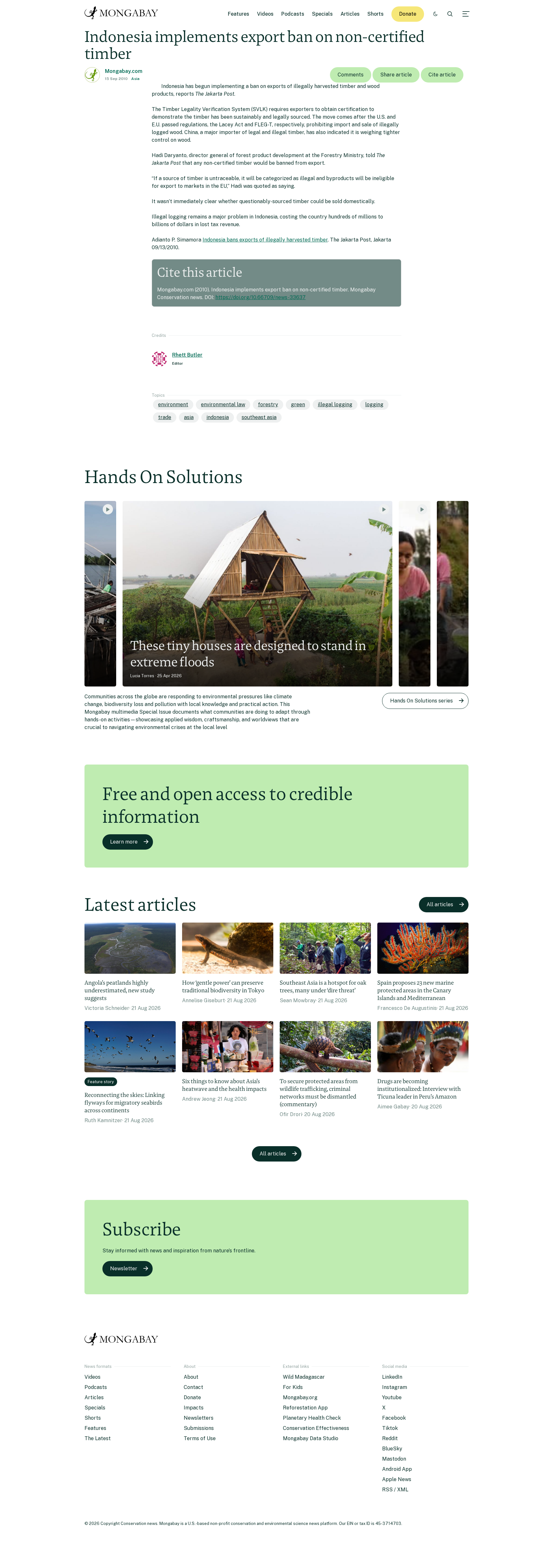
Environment (173, 404)
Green (298, 404)
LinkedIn (392, 1377)
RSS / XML (395, 1490)
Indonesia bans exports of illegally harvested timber (265, 240)
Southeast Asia (259, 417)
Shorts (375, 14)
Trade (164, 417)
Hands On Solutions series (421, 701)
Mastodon (394, 1459)
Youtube (392, 1397)
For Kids (293, 1387)
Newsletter (123, 1268)
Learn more (124, 842)
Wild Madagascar (304, 1377)
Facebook (394, 1418)
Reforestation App (305, 1408)
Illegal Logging (335, 404)
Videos (265, 14)
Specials (322, 14)
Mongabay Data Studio (310, 1438)
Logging (374, 404)
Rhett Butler (187, 355)
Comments (351, 75)
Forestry (268, 404)
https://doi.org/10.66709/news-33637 (260, 297)
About (191, 1377)
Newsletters (198, 1418)
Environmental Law (223, 404)
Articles (350, 14)
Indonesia (217, 417)
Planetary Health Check (312, 1418)
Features (238, 14)
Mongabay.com (123, 71)
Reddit (390, 1438)
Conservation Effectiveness (316, 1428)
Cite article (442, 75)
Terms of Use (200, 1438)
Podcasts (292, 14)
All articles (440, 904)
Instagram (394, 1387)
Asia (135, 78)
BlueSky (392, 1449)
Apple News (396, 1479)
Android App (397, 1469)
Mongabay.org (300, 1397)
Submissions (199, 1428)
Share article (396, 75)
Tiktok (390, 1428)
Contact (193, 1387)
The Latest (97, 1438)
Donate (407, 14)
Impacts (194, 1408)
